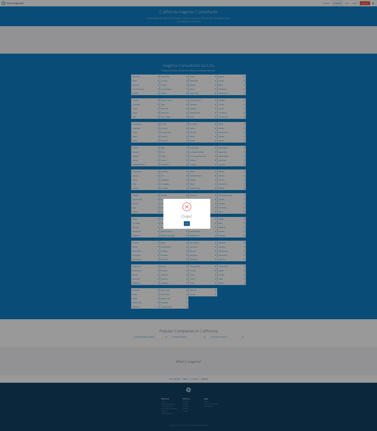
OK (186, 223)
